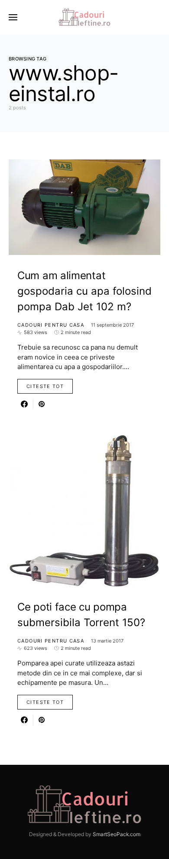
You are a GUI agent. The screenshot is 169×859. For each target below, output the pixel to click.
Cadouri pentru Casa (50, 325)
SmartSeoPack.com (116, 834)
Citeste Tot (45, 386)
